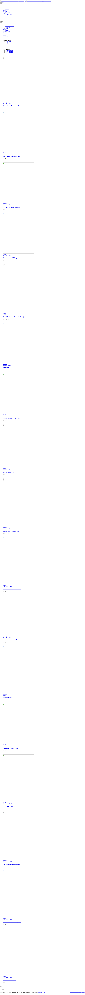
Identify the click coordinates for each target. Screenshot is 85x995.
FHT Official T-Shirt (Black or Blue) (12, 589)
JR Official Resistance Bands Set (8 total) (13, 317)
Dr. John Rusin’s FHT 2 (9, 472)
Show (9, 50)
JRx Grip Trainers (7, 697)
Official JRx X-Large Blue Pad (11, 531)
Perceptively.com (41, 992)
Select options (5, 586)
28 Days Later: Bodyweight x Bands (12, 105)
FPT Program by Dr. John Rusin (11, 207)
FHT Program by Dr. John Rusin (11, 156)
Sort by (8, 41)
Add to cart (5, 103)
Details (9, 103)
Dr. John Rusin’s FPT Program (11, 258)
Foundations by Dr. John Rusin (11, 748)
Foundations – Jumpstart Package (12, 639)
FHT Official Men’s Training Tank (12, 922)
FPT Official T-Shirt (8, 806)
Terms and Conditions (74, 992)
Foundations (6, 367)
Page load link (3, 993)
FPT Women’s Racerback (9, 980)
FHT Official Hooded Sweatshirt (11, 864)
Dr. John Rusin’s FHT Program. (11, 418)
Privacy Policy (82, 992)
